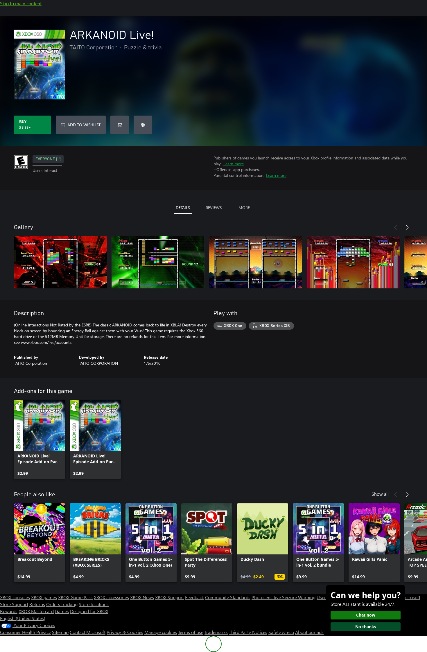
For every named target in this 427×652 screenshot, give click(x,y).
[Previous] (395, 227)
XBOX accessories (111, 597)
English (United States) (22, 618)
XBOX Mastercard (36, 611)
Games (62, 611)
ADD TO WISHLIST (84, 124)
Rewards (8, 611)
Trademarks (216, 632)
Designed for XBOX (89, 611)
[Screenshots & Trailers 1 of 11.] (60, 262)
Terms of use (190, 632)
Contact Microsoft (87, 632)
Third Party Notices (248, 632)
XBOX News (142, 597)
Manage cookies (160, 632)
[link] (39, 439)
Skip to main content (21, 3)
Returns (37, 604)
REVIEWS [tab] (214, 207)
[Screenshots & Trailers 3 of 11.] (255, 262)
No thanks (365, 626)
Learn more (233, 163)
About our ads (309, 632)
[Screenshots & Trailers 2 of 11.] (158, 262)
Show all (380, 494)
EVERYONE (45, 159)
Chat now (365, 615)
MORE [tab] (244, 207)
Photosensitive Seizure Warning (283, 597)
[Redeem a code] (143, 125)
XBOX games (44, 597)
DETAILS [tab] (183, 207)
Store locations (94, 604)
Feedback (194, 597)
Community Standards (227, 597)
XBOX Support (169, 597)
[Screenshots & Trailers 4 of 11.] (353, 262)
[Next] (407, 227)
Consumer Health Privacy (25, 632)
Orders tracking (62, 604)
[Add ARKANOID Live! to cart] (119, 125)
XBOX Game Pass (75, 597)
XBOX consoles (15, 597)
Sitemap (60, 632)
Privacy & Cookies (125, 632)
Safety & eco (281, 632)
